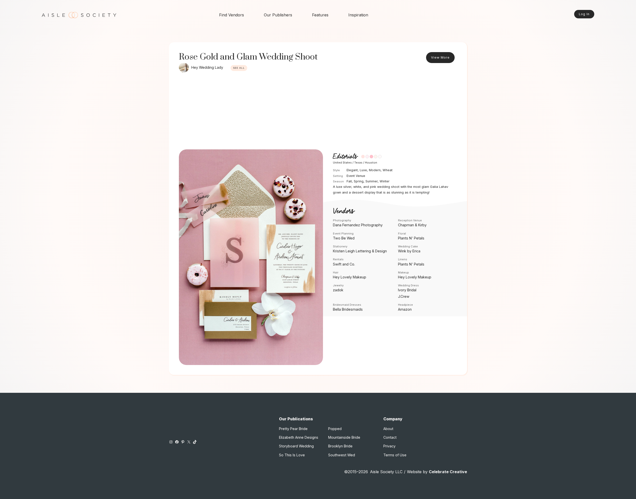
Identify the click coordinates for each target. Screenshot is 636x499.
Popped (335, 429)
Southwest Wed (341, 455)
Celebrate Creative (448, 471)
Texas (358, 162)
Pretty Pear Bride (293, 429)
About (388, 429)
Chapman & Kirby (412, 225)
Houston (371, 162)
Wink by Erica (409, 251)
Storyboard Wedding (296, 446)
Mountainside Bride (344, 437)
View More (440, 57)
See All (239, 68)
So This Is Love (292, 455)
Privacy (389, 446)
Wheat (388, 170)
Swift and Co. (344, 264)
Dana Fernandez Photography (358, 225)
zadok (338, 290)
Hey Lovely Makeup (349, 277)
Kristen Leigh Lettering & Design (360, 251)
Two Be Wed (344, 238)
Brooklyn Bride (340, 446)
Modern (375, 170)
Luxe (363, 170)
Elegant (352, 170)
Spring (358, 181)
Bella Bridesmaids (348, 309)
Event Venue (356, 176)
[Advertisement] (318, 112)
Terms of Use (394, 455)
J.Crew (403, 296)
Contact (390, 437)
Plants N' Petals (411, 238)
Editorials (345, 156)
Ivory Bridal (407, 290)
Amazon (405, 309)
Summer (371, 181)
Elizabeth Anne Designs (298, 437)
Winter (385, 181)
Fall (349, 181)
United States (342, 162)
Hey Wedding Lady (207, 67)
